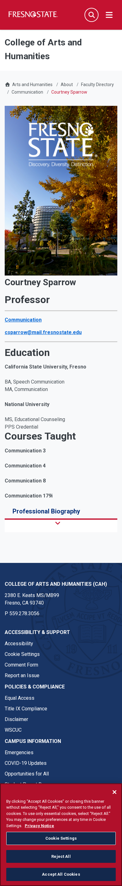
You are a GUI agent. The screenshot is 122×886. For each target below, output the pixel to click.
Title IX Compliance (26, 709)
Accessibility (19, 643)
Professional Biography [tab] (46, 511)
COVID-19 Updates (26, 763)
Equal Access (19, 698)
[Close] (114, 792)
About (67, 84)
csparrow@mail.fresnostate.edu (43, 332)
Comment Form (21, 665)
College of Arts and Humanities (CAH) (56, 584)
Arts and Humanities (32, 84)
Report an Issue (22, 675)
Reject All (60, 856)
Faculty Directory (97, 84)
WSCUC (13, 730)
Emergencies (19, 752)
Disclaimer (16, 719)
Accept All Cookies (61, 874)
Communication (27, 92)
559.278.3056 (24, 613)
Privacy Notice (39, 825)
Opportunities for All (27, 774)
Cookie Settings (22, 654)
